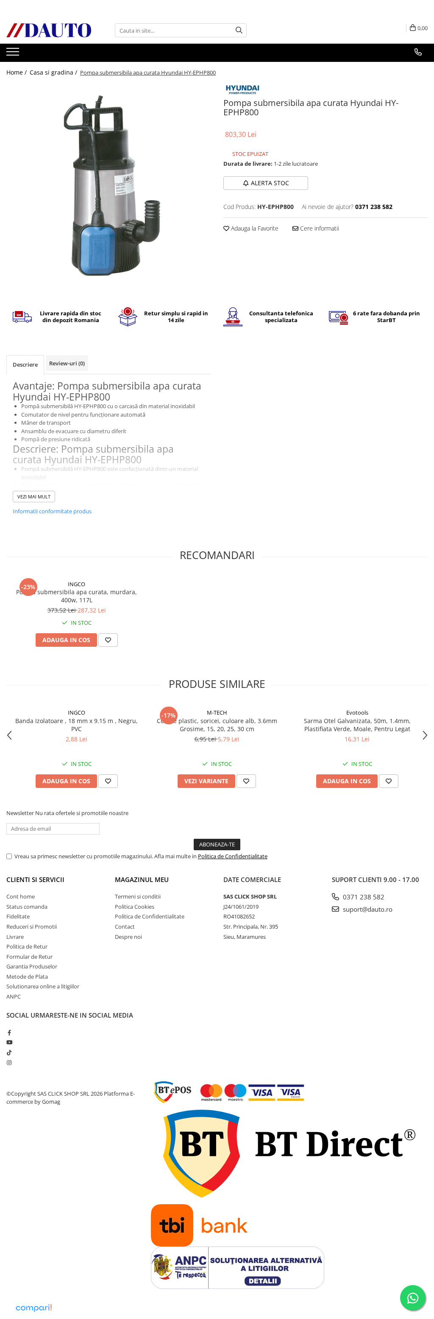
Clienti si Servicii (35, 879)
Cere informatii (318, 228)
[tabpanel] (108, 185)
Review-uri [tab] (67, 363)
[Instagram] (9, 1062)
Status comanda (26, 906)
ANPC (13, 996)
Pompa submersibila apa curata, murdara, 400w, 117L (76, 596)
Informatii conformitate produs (52, 511)
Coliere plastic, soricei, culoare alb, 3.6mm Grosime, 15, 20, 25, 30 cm (217, 725)
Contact (125, 926)
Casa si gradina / (54, 72)
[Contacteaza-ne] (418, 52)
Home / (17, 72)
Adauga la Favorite (253, 228)
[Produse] (13, 54)
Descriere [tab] (25, 364)
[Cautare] (239, 30)
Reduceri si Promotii (31, 926)
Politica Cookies (134, 906)
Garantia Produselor (31, 966)
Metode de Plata (27, 976)
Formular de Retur (29, 956)
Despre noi (128, 937)
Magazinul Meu (142, 879)
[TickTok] (9, 1052)
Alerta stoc (270, 183)
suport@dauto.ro (366, 909)
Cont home (20, 896)
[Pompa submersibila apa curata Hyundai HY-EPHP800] (108, 185)
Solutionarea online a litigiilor (42, 986)
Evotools (357, 712)
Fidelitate (18, 916)
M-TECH (217, 712)
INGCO (76, 584)
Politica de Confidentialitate (232, 856)
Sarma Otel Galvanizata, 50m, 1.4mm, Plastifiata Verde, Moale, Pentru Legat (357, 725)
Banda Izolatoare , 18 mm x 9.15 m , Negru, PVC (76, 725)
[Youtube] (9, 1042)
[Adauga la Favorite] (108, 640)
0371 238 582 (362, 897)
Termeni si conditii (138, 896)
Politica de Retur (26, 946)
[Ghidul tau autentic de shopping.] (33, 1308)
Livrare (15, 937)
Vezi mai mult (33, 496)
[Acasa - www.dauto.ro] (48, 30)
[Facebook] (9, 1032)
